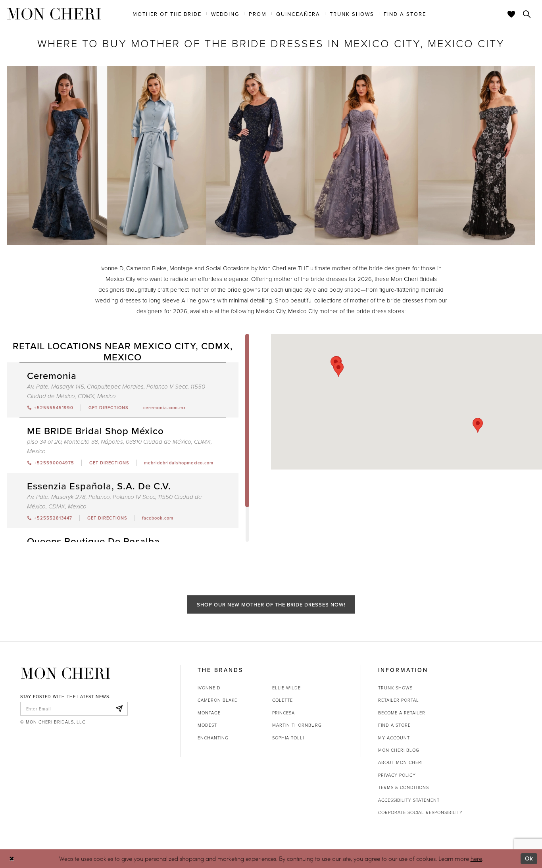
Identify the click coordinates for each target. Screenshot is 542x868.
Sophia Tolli (288, 738)
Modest (207, 725)
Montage (209, 713)
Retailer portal (398, 700)
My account (394, 738)
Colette (282, 700)
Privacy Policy (397, 775)
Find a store (394, 725)
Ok (529, 858)
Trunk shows (395, 688)
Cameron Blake (217, 700)
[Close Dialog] (12, 859)
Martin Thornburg (297, 725)
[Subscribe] (119, 709)
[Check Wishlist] (511, 14)
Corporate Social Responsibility (420, 812)
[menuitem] (167, 13)
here (476, 858)
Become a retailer (401, 713)
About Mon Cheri (400, 762)
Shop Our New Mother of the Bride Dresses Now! (271, 604)
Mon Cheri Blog (398, 750)
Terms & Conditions (403, 787)
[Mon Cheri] (65, 673)
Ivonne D (209, 688)
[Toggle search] (527, 14)
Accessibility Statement (409, 800)
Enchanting (213, 738)
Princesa (283, 713)
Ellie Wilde (286, 688)
